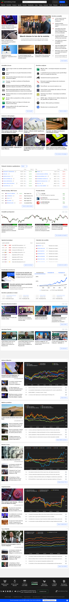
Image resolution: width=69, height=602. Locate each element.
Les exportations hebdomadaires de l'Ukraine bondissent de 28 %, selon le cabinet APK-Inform (46, 390)
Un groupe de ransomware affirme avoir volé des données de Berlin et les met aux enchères (45, 514)
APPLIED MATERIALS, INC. (42, 176)
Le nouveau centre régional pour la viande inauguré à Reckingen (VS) (41, 394)
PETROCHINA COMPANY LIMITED (41, 248)
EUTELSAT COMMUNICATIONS (11, 193)
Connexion (55, 1)
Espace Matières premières (62, 439)
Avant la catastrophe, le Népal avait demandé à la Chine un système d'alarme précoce (44, 432)
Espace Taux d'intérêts (63, 566)
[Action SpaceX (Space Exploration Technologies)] (16, 183)
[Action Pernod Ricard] (14, 203)
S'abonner (62, 1)
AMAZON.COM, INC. (7, 176)
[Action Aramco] (41, 171)
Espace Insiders (64, 324)
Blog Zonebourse (27, 596)
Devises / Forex (6, 444)
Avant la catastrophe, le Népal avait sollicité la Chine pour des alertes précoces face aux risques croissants (46, 434)
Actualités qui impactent (8, 211)
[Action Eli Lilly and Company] (47, 186)
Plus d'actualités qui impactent (61, 235)
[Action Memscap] (42, 246)
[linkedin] (10, 591)
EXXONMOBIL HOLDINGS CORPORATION (43, 178)
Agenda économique (7, 240)
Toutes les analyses (63, 111)
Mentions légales (8, 596)
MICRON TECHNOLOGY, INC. (42, 181)
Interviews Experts (6, 329)
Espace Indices (64, 397)
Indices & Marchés (6, 360)
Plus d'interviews (64, 348)
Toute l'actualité (64, 60)
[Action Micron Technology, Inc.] (49, 181)
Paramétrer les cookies (18, 596)
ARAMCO (38, 171)
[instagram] (6, 591)
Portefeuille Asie (61, 272)
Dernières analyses (41, 65)
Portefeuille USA (51, 272)
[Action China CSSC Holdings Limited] (47, 259)
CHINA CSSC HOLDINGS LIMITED (41, 259)
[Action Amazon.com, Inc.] (12, 176)
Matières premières (7, 402)
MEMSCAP (39, 245)
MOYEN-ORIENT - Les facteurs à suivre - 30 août (37, 392)
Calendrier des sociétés (42, 240)
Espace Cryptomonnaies (62, 524)
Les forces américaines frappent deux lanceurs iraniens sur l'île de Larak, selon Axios (44, 429)
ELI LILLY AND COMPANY (41, 185)
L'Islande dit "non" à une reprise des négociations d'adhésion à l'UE (41, 561)
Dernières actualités (57, 16)
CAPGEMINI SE (9, 195)
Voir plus (65, 206)
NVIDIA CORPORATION (7, 181)
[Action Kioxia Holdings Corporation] (50, 174)
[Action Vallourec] (12, 200)
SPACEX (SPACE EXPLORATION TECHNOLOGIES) (9, 183)
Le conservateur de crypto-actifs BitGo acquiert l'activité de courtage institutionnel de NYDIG (45, 521)
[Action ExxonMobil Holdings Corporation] (50, 178)
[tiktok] (13, 591)
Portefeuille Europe (40, 272)
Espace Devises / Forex (62, 482)
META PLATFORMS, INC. (7, 178)
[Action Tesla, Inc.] (42, 183)
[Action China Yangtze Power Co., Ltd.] (47, 251)
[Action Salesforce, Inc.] (12, 186)
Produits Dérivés (40, 190)
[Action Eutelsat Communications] (17, 193)
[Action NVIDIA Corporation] (13, 181)
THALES (8, 198)
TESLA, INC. (39, 183)
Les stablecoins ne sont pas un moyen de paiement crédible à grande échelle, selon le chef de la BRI (46, 519)
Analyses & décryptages (8, 116)
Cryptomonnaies (6, 486)
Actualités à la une (6, 65)
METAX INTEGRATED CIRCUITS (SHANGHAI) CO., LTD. (41, 256)
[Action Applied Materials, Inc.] (48, 176)
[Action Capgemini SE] (13, 196)
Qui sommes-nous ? (36, 596)
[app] (17, 591)
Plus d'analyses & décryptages (61, 154)
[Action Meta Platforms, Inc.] (13, 178)
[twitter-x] (2, 591)
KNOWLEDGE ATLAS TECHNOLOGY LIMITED (41, 253)
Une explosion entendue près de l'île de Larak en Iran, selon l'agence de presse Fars (44, 472)
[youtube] (4, 591)
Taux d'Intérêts (5, 529)
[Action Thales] (11, 198)
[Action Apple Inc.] (9, 174)
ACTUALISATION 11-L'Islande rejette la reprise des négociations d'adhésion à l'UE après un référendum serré (46, 479)
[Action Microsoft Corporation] (15, 171)
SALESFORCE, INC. (7, 185)
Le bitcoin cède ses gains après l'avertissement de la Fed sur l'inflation (41, 516)
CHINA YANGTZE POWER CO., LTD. (41, 251)
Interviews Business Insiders (9, 303)
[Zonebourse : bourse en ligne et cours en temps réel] (8, 2)
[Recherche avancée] (45, 2)
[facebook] (8, 591)
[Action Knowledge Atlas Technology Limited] (47, 253)
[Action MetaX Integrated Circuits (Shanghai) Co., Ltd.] (47, 256)
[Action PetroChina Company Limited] (47, 248)
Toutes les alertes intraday (27, 206)
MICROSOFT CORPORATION (8, 171)
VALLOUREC (9, 200)
